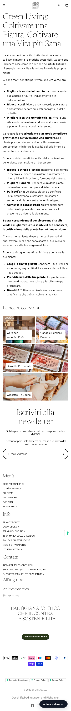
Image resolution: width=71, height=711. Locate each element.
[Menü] (4, 5)
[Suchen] (59, 5)
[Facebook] (32, 705)
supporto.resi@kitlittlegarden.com (23, 574)
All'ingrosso (10, 497)
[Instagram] (39, 705)
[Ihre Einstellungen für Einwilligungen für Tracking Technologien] (67, 533)
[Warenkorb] (67, 5)
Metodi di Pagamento (15, 545)
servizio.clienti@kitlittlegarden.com (24, 569)
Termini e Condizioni (14, 531)
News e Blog (10, 506)
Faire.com (11, 596)
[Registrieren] (63, 454)
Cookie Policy (11, 526)
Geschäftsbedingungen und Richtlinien (35, 697)
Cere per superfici (13, 484)
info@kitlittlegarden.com (18, 565)
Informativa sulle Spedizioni (19, 536)
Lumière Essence (12, 488)
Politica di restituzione (16, 540)
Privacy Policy (11, 522)
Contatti (8, 502)
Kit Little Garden (39, 690)
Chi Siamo (8, 493)
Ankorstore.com (16, 589)
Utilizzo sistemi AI (12, 549)
